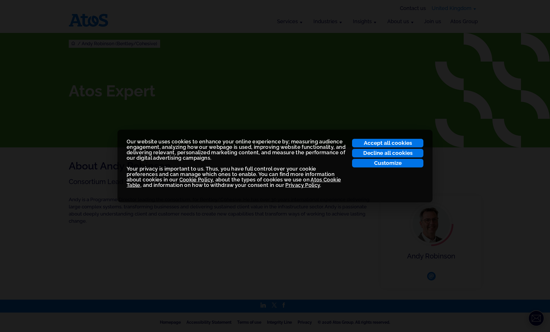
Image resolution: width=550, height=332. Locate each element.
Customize (388, 163)
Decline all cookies (387, 153)
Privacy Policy (302, 185)
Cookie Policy (196, 180)
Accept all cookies (388, 143)
